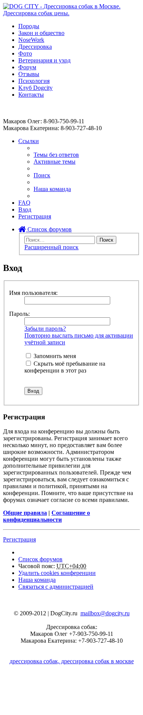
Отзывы (28, 74)
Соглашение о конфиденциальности (46, 516)
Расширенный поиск (51, 247)
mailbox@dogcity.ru (105, 613)
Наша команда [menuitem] (52, 189)
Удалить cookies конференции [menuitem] (57, 573)
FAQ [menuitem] (24, 202)
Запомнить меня (54, 356)
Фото (25, 53)
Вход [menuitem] (24, 209)
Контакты (31, 94)
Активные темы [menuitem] (55, 161)
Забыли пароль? (45, 328)
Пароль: (19, 314)
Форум (27, 67)
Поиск (106, 240)
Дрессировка (35, 46)
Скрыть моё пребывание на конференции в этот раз (64, 367)
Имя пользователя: (33, 293)
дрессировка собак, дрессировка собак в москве (72, 661)
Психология (34, 81)
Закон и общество (41, 33)
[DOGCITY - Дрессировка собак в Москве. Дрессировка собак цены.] (71, 13)
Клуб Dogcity (35, 87)
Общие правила (25, 513)
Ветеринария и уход (44, 60)
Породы (28, 26)
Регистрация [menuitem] (34, 216)
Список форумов (49, 229)
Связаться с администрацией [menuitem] (55, 586)
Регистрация (19, 539)
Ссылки (28, 141)
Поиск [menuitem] (42, 175)
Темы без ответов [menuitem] (56, 154)
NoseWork (31, 40)
